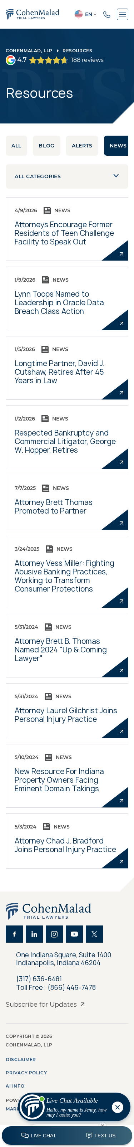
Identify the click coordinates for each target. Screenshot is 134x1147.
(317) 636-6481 (39, 979)
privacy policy (26, 1072)
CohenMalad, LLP (29, 50)
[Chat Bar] (67, 1136)
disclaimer (21, 1059)
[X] (94, 934)
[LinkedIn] (34, 934)
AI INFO (15, 1086)
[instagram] (54, 934)
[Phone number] (107, 14)
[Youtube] (74, 934)
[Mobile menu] (122, 14)
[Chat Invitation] (71, 1109)
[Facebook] (14, 934)
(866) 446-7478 (72, 988)
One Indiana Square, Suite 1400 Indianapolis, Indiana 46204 (64, 959)
